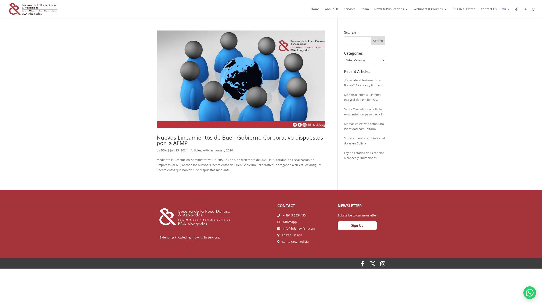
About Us (331, 9)
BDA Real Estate (463, 9)
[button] (529, 292)
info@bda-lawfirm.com (297, 228)
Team (365, 9)
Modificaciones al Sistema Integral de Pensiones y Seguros (362, 98)
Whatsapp (288, 222)
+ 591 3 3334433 (293, 215)
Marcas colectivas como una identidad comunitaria (364, 126)
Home (315, 9)
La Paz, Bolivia (291, 235)
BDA (164, 150)
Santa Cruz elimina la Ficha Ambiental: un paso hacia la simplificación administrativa (364, 112)
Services (349, 9)
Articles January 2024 (218, 150)
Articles (196, 150)
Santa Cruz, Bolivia (294, 242)
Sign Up (357, 225)
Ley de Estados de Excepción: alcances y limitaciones (364, 155)
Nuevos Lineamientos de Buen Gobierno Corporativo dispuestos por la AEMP (240, 140)
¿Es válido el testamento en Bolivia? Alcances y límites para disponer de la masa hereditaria (363, 83)
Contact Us (489, 9)
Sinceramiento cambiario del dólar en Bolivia (364, 140)
